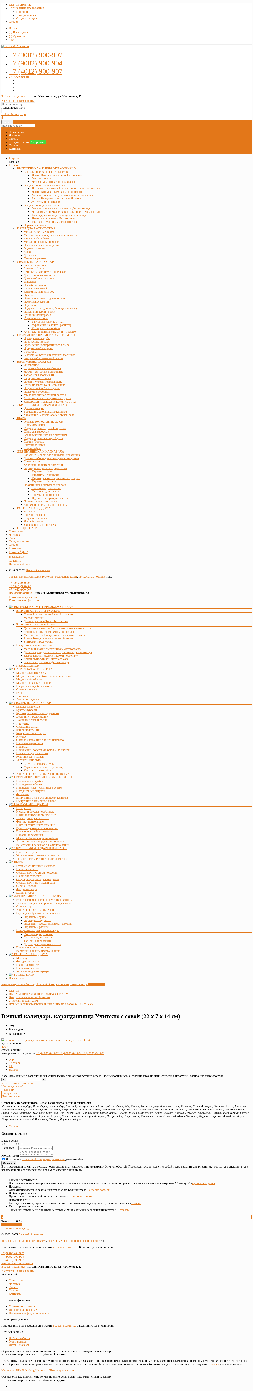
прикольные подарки (92, 576)
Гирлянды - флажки (36, 927)
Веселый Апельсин (38, 570)
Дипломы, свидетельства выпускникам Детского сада (58, 652)
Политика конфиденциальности (29, 1313)
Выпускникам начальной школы (44, 185)
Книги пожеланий (28, 729)
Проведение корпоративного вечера (39, 787)
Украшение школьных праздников (38, 855)
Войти (13, 28)
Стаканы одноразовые (38, 937)
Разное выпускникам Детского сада (46, 662)
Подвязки (22, 746)
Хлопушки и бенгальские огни (36, 909)
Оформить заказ (11, 1224)
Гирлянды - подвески (37, 920)
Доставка (15, 135)
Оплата (13, 138)
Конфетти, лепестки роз (31, 733)
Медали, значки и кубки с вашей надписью (43, 676)
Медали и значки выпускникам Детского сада (53, 648)
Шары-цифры (25, 892)
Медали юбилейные (29, 679)
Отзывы (14, 21)
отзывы (124, 1209)
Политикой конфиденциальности (43, 1159)
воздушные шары (66, 576)
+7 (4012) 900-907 (20, 589)
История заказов (19, 1344)
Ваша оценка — (11, 1140)
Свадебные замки (27, 726)
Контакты (15, 148)
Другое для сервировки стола (42, 944)
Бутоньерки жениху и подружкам (37, 713)
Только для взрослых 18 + (32, 818)
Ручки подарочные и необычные (37, 828)
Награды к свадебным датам (34, 686)
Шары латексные (27, 869)
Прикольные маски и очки (33, 947)
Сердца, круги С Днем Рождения (37, 872)
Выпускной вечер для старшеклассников (42, 797)
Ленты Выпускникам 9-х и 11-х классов (49, 614)
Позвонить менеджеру (15, 1228)
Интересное (23, 808)
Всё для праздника (13, 96)
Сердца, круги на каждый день (35, 882)
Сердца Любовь (26, 885)
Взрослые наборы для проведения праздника (44, 899)
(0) (11, 39)
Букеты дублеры (26, 710)
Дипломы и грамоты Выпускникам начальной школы (58, 628)
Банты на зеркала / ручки (39, 763)
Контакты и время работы (17, 100)
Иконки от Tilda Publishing (18, 1370)
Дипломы (22, 696)
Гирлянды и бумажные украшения (45, 468)
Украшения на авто (36, 318)
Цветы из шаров (26, 852)
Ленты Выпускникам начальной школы (49, 631)
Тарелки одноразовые (37, 940)
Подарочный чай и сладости (34, 831)
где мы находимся (203, 1183)
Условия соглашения (22, 1306)
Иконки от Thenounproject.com (54, 1370)
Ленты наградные (27, 699)
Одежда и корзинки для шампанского (40, 739)
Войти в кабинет (19, 1338)
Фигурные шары (26, 889)
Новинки (22, 11)
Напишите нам (11, 1096)
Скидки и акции (26, 18)
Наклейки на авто (27, 968)
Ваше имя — (9, 1147)
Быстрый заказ (11, 1093)
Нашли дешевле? (12, 1086)
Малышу (21, 958)
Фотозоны (22, 794)
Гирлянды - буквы (35, 917)
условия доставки (100, 1189)
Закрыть (14, 158)
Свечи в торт (24, 906)
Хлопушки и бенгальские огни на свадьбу (43, 773)
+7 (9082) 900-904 (20, 586)
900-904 (35, 63)
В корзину (7, 1089)
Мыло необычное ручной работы (37, 838)
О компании (16, 132)
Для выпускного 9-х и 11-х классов (46, 621)
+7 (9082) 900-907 (20, 582)
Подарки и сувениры (29, 834)
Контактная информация (24, 600)
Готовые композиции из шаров (35, 865)
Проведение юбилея (29, 784)
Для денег (22, 723)
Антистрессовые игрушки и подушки (40, 841)
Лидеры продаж (26, 15)
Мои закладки (18, 1341)
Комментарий (10, 1155)
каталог (136, 1203)
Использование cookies (23, 1309)
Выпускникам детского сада (41, 205)
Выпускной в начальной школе (36, 801)
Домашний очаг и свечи (31, 719)
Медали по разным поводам (34, 682)
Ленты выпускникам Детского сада (46, 658)
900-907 (35, 55)
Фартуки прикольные (30, 821)
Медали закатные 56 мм (31, 672)
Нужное (21, 736)
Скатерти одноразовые (38, 934)
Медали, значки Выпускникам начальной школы (54, 635)
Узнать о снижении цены (17, 1083)
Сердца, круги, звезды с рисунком (37, 879)
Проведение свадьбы (29, 781)
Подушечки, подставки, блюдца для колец (43, 749)
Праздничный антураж (30, 791)
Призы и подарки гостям (32, 753)
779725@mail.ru (19, 76)
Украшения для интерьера (32, 971)
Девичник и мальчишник (32, 716)
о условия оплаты (82, 1196)
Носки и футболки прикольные (36, 814)
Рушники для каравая (30, 756)
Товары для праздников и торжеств (31, 576)
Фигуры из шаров (27, 961)
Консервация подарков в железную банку (42, 844)
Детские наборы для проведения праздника (43, 903)
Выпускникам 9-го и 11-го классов (46, 171)
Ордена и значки (26, 689)
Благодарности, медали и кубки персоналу (51, 655)
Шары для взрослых (29, 875)
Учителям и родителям (38, 641)
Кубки (20, 692)
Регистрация (18, 114)
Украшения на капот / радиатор (43, 767)
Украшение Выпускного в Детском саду (41, 858)
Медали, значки (34, 617)
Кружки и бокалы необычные (35, 811)
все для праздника (64, 1247)
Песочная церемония (29, 743)
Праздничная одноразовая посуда (45, 484)
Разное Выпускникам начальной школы (49, 638)
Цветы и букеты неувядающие (35, 824)
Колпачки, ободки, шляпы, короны (38, 950)
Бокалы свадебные (28, 706)
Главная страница (20, 4)
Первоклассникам (27, 665)
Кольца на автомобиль (38, 770)
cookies (214, 1364)
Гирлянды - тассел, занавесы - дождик (48, 923)
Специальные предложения (26, 7)
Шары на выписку (28, 964)
